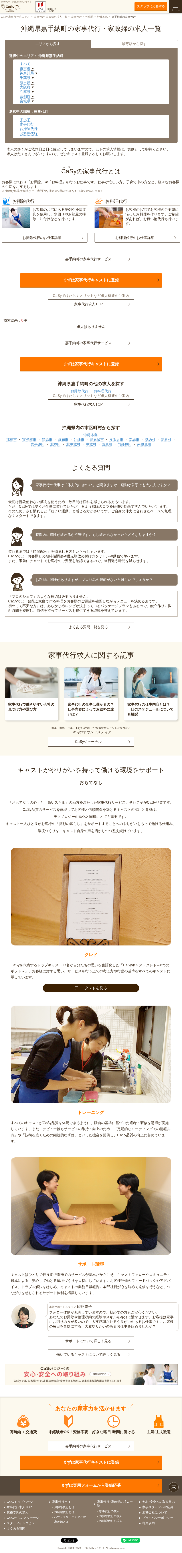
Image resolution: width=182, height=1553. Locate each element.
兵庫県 (25, 92)
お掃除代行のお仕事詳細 (41, 238)
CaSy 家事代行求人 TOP (15, 16)
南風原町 (144, 444)
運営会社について (154, 1512)
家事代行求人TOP (88, 304)
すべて (25, 64)
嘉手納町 (38, 444)
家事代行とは (61, 1502)
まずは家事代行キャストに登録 (91, 280)
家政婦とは (61, 1521)
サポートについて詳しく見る (88, 1341)
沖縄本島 (102, 16)
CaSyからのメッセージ (23, 1517)
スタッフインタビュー (22, 1523)
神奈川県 (27, 73)
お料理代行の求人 (110, 1521)
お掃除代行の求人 (110, 1516)
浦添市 (47, 440)
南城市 (134, 440)
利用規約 (148, 1523)
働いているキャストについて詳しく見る (88, 1354)
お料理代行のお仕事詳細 (134, 238)
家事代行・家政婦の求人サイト (16, 1)
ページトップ (174, 1487)
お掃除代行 (29, 129)
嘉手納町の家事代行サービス (88, 259)
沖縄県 (89, 16)
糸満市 (63, 440)
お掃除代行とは (64, 1507)
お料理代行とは (64, 1512)
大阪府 (25, 87)
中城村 (91, 444)
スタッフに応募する (151, 6)
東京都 (25, 68)
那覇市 (11, 440)
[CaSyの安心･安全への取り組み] (91, 1375)
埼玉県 (25, 82)
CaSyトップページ (20, 1502)
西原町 (107, 444)
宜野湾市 (29, 440)
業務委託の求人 (17, 1512)
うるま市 (116, 440)
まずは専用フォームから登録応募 (91, 1485)
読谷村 (166, 440)
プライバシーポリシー (157, 1517)
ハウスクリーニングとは (70, 1517)
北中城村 (73, 444)
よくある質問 (16, 1528)
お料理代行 (29, 133)
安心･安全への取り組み (158, 1502)
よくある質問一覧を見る (88, 627)
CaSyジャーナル (88, 742)
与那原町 (125, 444)
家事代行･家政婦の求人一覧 (50, 16)
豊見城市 (97, 440)
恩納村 (150, 440)
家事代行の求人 (109, 1511)
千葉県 (25, 78)
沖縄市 (79, 440)
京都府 (25, 96)
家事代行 (76, 16)
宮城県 (25, 101)
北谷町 (55, 444)
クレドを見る (96, 988)
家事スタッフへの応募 (157, 1507)
